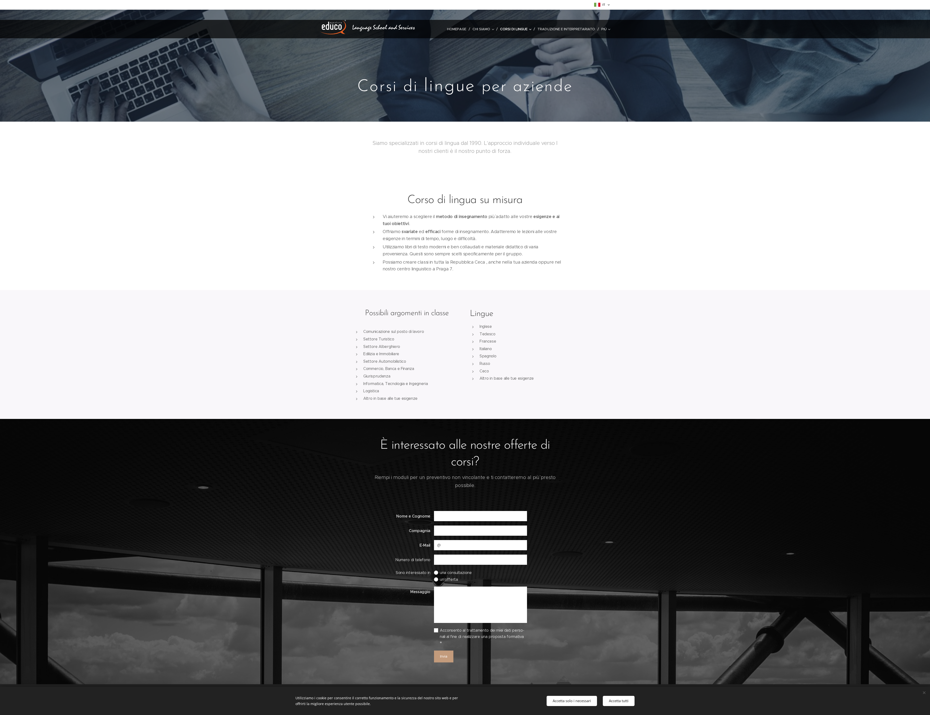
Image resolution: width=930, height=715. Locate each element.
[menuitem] (458, 29)
